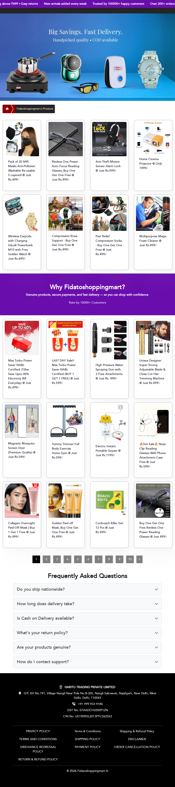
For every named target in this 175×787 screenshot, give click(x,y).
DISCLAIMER (137, 739)
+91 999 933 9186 (90, 704)
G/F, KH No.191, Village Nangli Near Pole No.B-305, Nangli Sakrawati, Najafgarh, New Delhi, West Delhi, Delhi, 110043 (89, 695)
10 (130, 559)
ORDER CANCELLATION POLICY (137, 747)
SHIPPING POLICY (87, 739)
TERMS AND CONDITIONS (38, 739)
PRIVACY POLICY (38, 731)
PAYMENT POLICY (88, 747)
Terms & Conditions (87, 731)
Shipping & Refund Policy (137, 731)
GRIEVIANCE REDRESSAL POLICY (38, 749)
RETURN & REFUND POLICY (38, 759)
